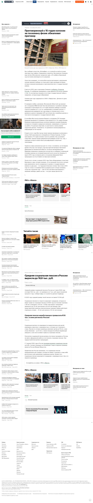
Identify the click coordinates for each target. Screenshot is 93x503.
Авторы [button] (26, 205)
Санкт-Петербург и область (22, 444)
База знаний (4, 456)
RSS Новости (49, 452)
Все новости (5, 24)
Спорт (3, 400)
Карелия (18, 470)
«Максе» (46, 363)
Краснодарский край (21, 456)
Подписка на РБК (49, 445)
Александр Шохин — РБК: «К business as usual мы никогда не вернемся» (82, 40)
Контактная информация (66, 445)
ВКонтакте (34, 444)
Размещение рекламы (65, 449)
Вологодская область (21, 452)
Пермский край (20, 459)
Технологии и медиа (6, 184)
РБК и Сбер (4, 116)
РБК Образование (5, 458)
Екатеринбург (19, 445)
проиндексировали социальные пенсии (55, 343)
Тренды (61, 249)
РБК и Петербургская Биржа (8, 177)
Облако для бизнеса (65, 454)
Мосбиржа (14, 487)
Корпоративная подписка (51, 447)
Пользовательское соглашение (40, 493)
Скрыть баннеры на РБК (51, 444)
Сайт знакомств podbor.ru (66, 464)
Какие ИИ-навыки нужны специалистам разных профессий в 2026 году (66, 246)
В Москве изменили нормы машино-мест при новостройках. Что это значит (82, 34)
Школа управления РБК (66, 469)
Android (78, 445)
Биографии (4, 454)
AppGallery (78, 447)
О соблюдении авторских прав (24, 493)
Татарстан (19, 463)
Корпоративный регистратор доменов (67, 457)
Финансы (4, 151)
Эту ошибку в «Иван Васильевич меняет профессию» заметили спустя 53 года (82, 284)
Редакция (63, 447)
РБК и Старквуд (5, 413)
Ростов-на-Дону (20, 461)
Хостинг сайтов (64, 459)
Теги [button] (30, 205)
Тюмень (18, 465)
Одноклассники (35, 445)
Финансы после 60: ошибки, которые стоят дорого (49, 246)
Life (73, 30)
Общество (4, 144)
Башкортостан (20, 451)
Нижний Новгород (20, 458)
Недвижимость (76, 36)
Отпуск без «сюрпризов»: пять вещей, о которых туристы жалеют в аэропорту (31, 246)
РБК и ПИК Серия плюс (6, 367)
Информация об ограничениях (9, 493)
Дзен (33, 449)
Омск (18, 449)
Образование (76, 279)
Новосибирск (19, 447)
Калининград (19, 454)
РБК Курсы (63, 468)
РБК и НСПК (4, 254)
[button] (86, 2)
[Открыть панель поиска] (88, 2)
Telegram (34, 447)
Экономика (4, 44)
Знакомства (63, 462)
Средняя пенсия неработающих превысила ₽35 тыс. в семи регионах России (45, 316)
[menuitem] (19, 1)
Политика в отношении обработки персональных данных (61, 493)
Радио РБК (7, 1)
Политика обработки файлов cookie (10, 495)
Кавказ (18, 468)
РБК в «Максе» (31, 180)
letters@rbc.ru (24, 484)
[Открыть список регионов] (86, 2)
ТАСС (41, 294)
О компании (63, 444)
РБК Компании (27, 249)
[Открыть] (10, 1)
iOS (77, 444)
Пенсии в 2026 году (29, 272)
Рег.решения (64, 461)
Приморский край (20, 473)
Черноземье (19, 466)
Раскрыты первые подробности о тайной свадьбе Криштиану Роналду (81, 27)
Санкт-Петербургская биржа (23, 487)
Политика (4, 31)
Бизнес (3, 282)
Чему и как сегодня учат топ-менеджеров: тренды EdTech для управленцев (80, 277)
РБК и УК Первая (5, 297)
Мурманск (19, 472)
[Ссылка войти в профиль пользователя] (91, 1)
